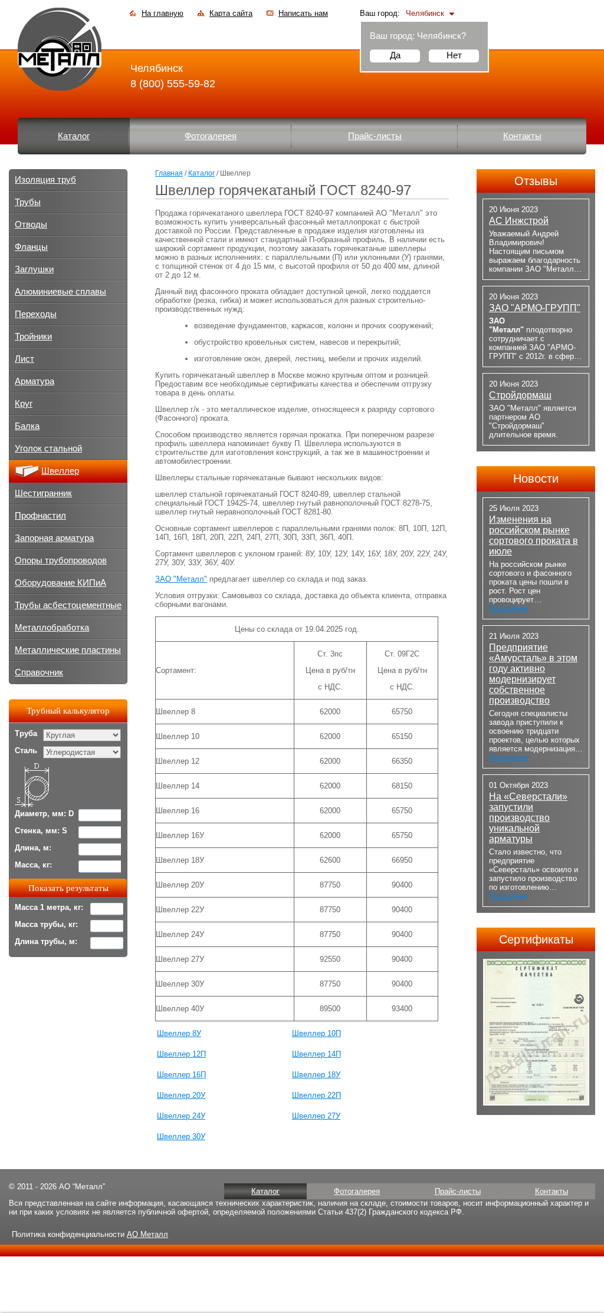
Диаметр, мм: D (44, 813)
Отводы (31, 224)
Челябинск (425, 13)
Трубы (28, 202)
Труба (26, 733)
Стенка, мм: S (41, 830)
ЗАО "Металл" (181, 579)
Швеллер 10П (316, 1033)
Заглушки (34, 269)
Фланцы (31, 247)
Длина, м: (33, 847)
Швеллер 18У (316, 1074)
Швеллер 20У (181, 1095)
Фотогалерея (211, 136)
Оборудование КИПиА (60, 583)
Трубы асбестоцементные (68, 605)
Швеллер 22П (316, 1095)
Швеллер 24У (181, 1115)
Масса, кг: (33, 864)
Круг (23, 403)
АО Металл (147, 1234)
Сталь (26, 750)
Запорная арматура (54, 538)
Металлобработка (52, 627)
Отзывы (535, 180)
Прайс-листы (375, 136)
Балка (27, 426)
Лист (24, 359)
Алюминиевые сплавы (60, 291)
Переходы (36, 314)
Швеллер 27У (316, 1115)
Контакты (522, 136)
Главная (169, 173)
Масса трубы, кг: (46, 924)
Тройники (33, 336)
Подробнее (508, 608)
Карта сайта (230, 13)
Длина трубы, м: (46, 941)
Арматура (34, 381)
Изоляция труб (45, 179)
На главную (162, 13)
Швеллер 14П (316, 1054)
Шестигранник (43, 493)
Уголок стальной (48, 448)
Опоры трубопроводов (61, 560)
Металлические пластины (68, 650)
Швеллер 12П (181, 1054)
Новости (536, 478)
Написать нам (303, 13)
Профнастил (40, 515)
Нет (454, 55)
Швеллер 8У (179, 1033)
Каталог (74, 136)
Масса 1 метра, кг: (49, 907)
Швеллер (60, 471)
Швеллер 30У (181, 1136)
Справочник (39, 672)
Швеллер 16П (181, 1074)
